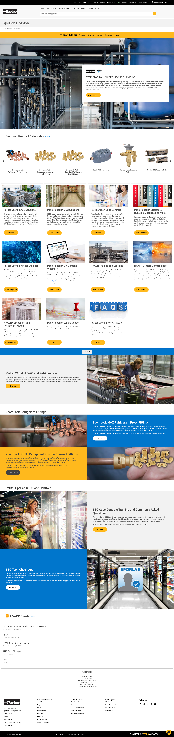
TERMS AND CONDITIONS (82, 734)
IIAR (5, 659)
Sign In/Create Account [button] (160, 2)
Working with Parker (43, 722)
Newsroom (40, 716)
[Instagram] (143, 703)
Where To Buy (93, 8)
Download (13, 587)
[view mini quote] (171, 2)
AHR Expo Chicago (12, 651)
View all (47, 136)
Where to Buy (108, 710)
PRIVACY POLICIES (71, 734)
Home (42, 8)
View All (100, 529)
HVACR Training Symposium (16, 643)
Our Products (93, 95)
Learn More (11, 233)
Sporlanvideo (56, 281)
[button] (86, 2)
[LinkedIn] (139, 703)
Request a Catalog (110, 707)
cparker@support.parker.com (12, 710)
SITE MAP (58, 734)
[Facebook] (151, 703)
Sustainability (123, 2)
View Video (54, 290)
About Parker (111, 2)
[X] (147, 703)
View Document (141, 233)
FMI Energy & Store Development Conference (24, 626)
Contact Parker (142, 2)
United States (77, 2)
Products (50, 8)
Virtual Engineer (11, 290)
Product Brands (42, 719)
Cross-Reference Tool (111, 705)
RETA (5, 635)
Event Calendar (41, 710)
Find (54, 342)
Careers (102, 2)
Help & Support (64, 8)
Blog (38, 705)
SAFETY (64, 734)
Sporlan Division (16, 23)
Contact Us (87, 352)
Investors (131, 2)
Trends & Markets (79, 8)
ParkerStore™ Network (77, 707)
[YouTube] (155, 703)
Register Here (98, 290)
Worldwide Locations (77, 713)
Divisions (95, 2)
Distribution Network (77, 702)
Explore (13, 386)
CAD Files (107, 702)
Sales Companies (76, 710)
